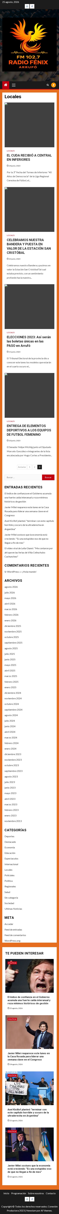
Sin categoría (11, 897)
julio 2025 (10, 653)
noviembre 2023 (13, 759)
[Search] (48, 85)
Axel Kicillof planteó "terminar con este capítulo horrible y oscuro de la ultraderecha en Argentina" (29, 524)
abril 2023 (10, 798)
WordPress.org (12, 940)
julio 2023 (10, 782)
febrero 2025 (11, 681)
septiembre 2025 (13, 642)
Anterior (22, 467)
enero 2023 (10, 815)
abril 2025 (10, 670)
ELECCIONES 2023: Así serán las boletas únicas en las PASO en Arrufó (29, 341)
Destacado (10, 841)
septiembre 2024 (13, 709)
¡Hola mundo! (29, 571)
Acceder (9, 924)
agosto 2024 (11, 715)
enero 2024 (10, 748)
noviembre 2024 (13, 698)
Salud (7, 892)
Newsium (31, 1210)
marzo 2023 (11, 804)
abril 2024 (10, 731)
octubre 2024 (12, 703)
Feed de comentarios (15, 935)
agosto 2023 (11, 776)
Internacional (11, 864)
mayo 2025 (10, 664)
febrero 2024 (11, 743)
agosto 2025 (11, 648)
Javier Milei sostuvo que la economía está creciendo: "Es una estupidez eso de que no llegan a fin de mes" (26, 538)
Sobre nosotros (36, 1193)
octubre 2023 (12, 765)
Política (9, 880)
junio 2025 (10, 659)
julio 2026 (10, 592)
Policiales (10, 875)
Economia (10, 847)
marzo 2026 (11, 609)
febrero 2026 (11, 614)
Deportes (9, 836)
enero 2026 (10, 620)
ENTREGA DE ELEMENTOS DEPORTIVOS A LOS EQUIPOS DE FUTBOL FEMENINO (29, 430)
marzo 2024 (11, 737)
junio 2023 (10, 787)
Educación (10, 852)
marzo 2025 (11, 676)
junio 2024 (10, 726)
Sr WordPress (12, 571)
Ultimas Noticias (13, 908)
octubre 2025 (12, 637)
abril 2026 (10, 603)
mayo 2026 (10, 598)
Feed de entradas (13, 929)
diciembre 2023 (13, 754)
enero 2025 (10, 687)
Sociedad (9, 903)
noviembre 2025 (13, 631)
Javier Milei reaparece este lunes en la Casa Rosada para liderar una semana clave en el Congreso (27, 511)
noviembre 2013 (13, 821)
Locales (11, 151)
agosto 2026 (11, 586)
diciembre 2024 (13, 692)
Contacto (51, 1193)
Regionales (10, 886)
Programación (18, 1193)
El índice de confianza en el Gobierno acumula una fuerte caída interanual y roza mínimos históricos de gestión (28, 497)
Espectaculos (11, 858)
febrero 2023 (11, 809)
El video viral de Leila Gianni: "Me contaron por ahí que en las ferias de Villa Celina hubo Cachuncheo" (29, 552)
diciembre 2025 (13, 625)
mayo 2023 (10, 793)
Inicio (6, 1193)
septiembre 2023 (13, 770)
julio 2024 (10, 720)
